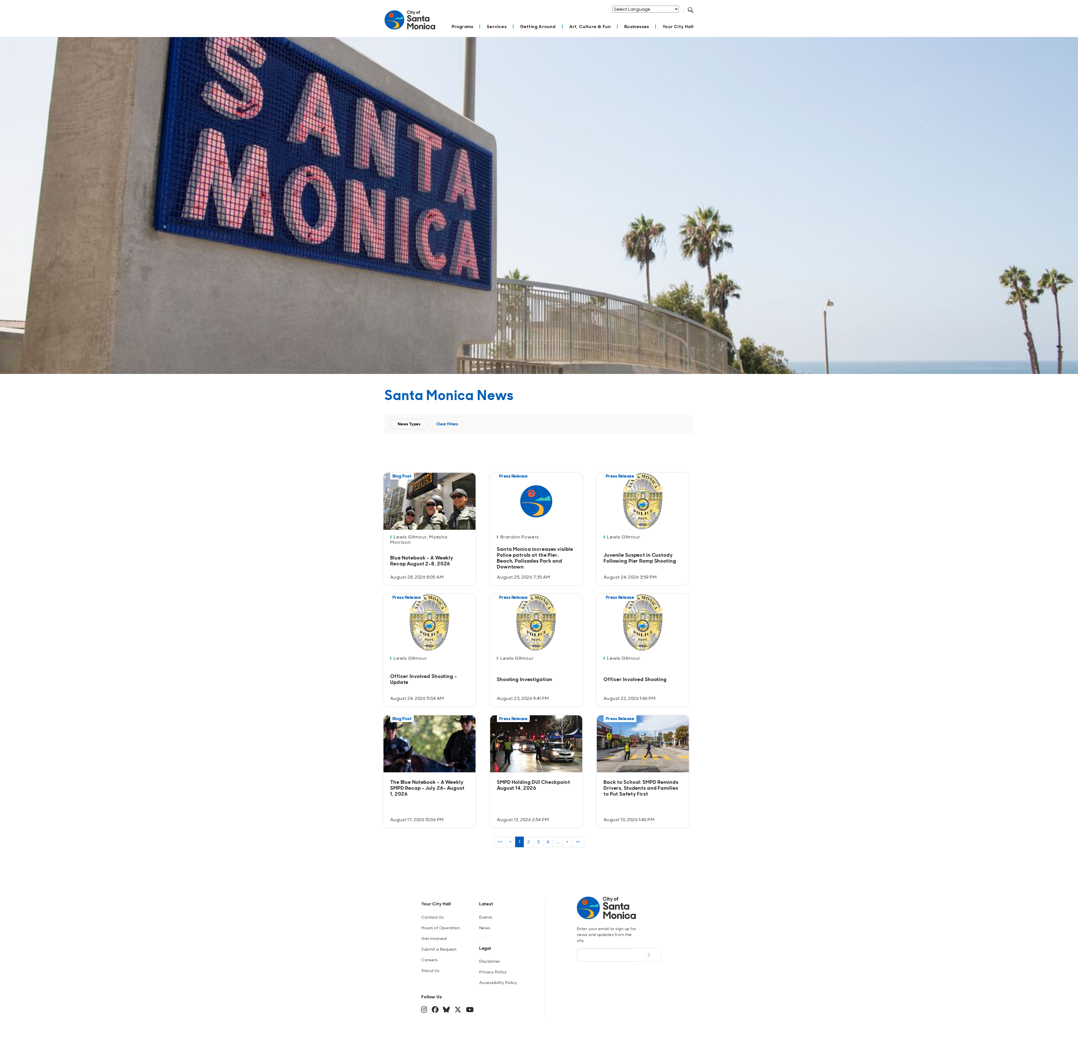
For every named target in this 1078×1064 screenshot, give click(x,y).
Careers (429, 959)
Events (485, 917)
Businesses (636, 26)
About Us (430, 970)
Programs (463, 26)
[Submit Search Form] (695, 17)
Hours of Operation (440, 927)
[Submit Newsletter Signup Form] (648, 955)
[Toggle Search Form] (690, 10)
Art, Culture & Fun (590, 26)
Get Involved (434, 938)
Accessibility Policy (498, 982)
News (484, 927)
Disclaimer (489, 961)
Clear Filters (447, 423)
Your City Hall (678, 26)
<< (499, 842)
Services (497, 26)
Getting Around (538, 26)
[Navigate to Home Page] (410, 23)
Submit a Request (438, 949)
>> (578, 842)
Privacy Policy (493, 971)
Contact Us (432, 917)
